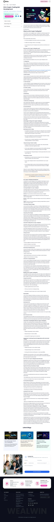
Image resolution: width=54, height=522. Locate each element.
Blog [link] (7, 4)
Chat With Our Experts (29, 482)
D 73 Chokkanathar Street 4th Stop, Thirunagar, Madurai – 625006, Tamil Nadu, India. (14, 484)
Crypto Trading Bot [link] (12, 4)
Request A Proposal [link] (44, 1)
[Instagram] (37, 503)
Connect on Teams (28, 483)
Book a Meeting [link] (44, 485)
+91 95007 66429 (28, 485)
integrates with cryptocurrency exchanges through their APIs (39, 70)
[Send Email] (49, 497)
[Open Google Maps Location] (7, 483)
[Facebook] (29, 503)
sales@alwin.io (27, 484)
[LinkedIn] (33, 503)
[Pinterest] (29, 505)
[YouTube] (35, 503)
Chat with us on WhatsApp (40, 176)
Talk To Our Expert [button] (9, 16)
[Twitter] (31, 503)
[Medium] (31, 505)
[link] (6, 1)
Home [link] (4, 4)
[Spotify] (33, 505)
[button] (20, 16)
